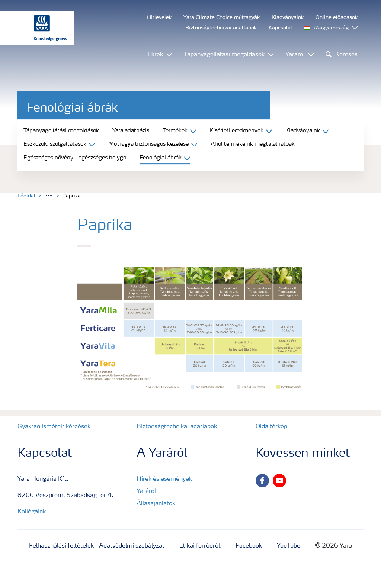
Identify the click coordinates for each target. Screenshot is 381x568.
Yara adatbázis (130, 131)
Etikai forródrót (200, 546)
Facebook (249, 546)
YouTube (288, 546)
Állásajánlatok (156, 504)
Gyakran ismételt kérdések (53, 427)
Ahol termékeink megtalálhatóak (253, 144)
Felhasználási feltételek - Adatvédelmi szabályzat (96, 546)
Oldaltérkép (271, 427)
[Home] (33, 28)
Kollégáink (31, 512)
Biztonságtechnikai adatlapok (177, 427)
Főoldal (26, 196)
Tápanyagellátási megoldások (61, 131)
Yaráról (146, 491)
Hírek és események (164, 479)
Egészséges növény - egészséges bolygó (74, 158)
